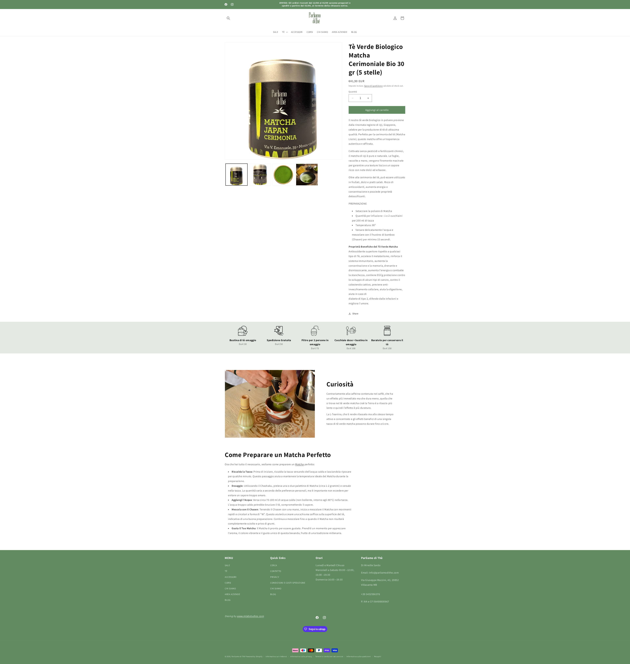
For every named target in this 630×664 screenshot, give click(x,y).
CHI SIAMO (230, 588)
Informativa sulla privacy (301, 656)
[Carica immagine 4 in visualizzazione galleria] (307, 174)
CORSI (228, 582)
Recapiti (377, 656)
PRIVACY (274, 577)
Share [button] (355, 313)
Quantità (353, 91)
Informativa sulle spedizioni (358, 656)
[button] (228, 18)
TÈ (226, 571)
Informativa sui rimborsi (276, 656)
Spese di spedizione (373, 86)
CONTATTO (275, 571)
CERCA (273, 565)
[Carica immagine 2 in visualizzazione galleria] (260, 174)
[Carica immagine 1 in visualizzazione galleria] (236, 174)
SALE (227, 565)
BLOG (228, 600)
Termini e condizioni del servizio (329, 656)
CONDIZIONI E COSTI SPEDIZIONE (287, 582)
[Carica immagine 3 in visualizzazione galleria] (283, 174)
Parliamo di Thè (238, 656)
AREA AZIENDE (232, 594)
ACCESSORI (230, 577)
